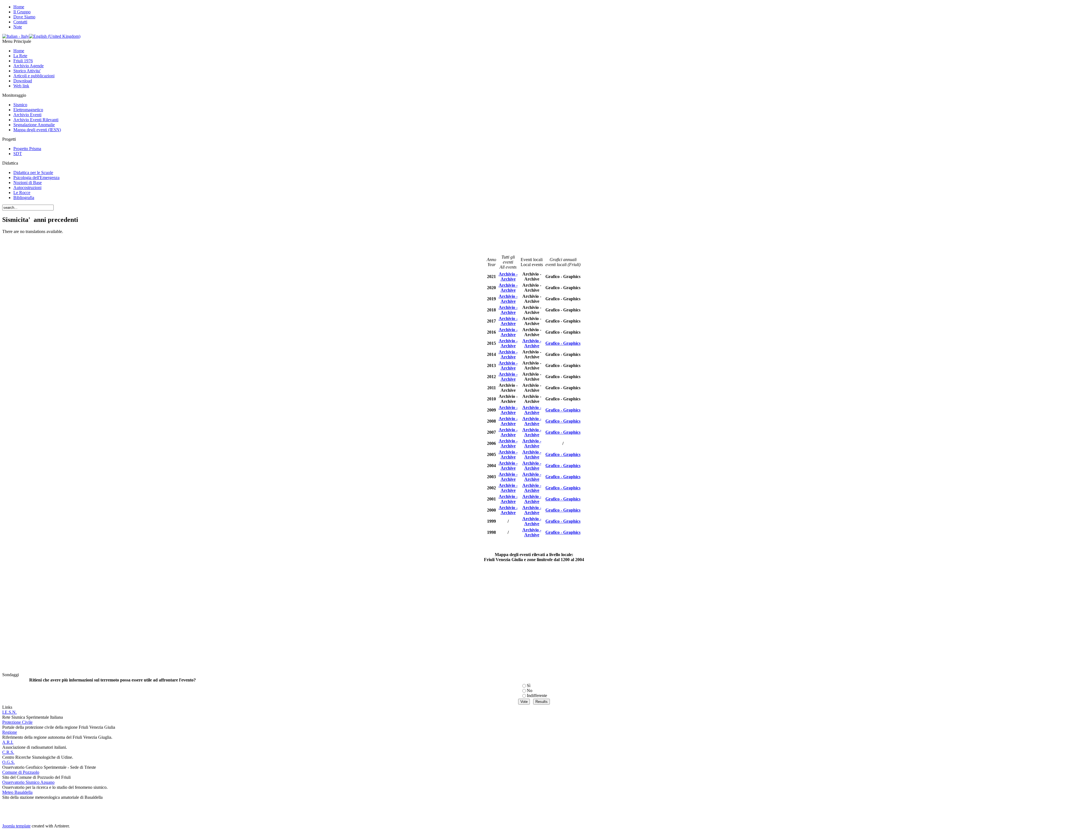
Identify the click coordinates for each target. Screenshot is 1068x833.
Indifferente (537, 695)
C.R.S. (8, 752)
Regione (9, 732)
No (529, 690)
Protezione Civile (17, 722)
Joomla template (16, 826)
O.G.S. (8, 762)
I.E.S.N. (9, 712)
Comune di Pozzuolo (20, 772)
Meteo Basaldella (17, 792)
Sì (528, 685)
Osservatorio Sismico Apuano (28, 782)
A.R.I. (7, 742)
